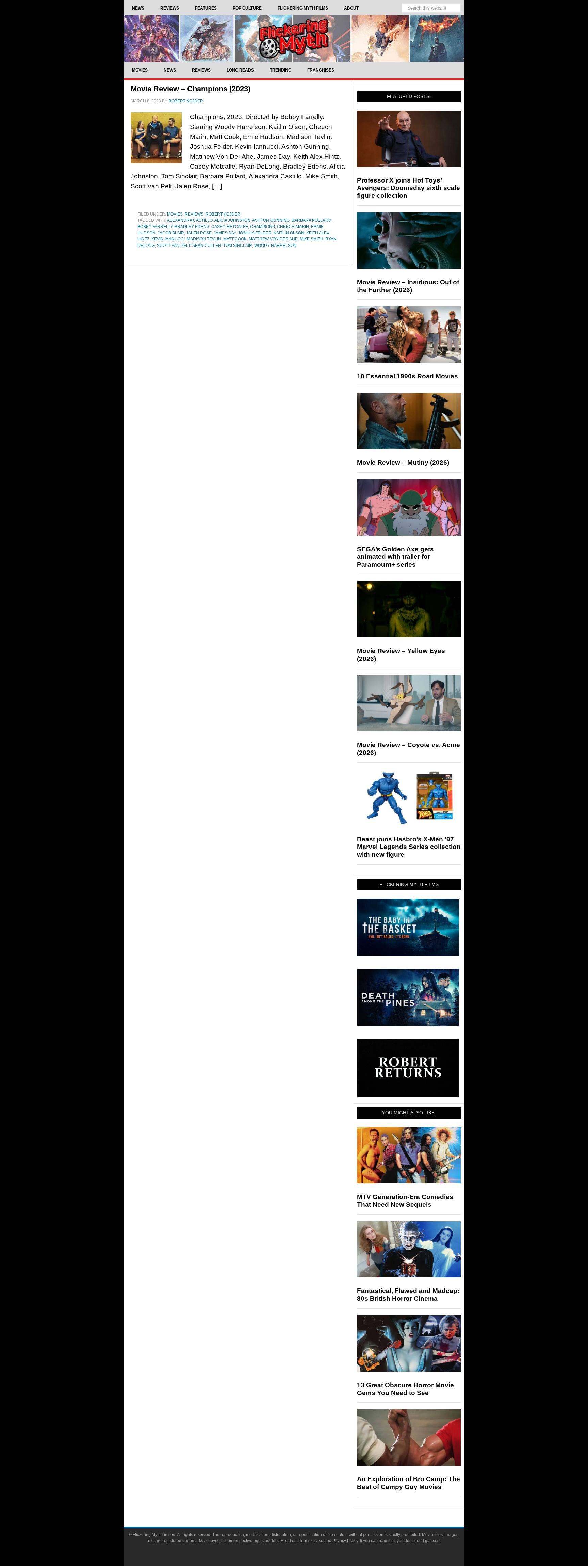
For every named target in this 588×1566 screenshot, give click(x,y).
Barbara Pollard (311, 220)
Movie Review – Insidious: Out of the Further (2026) (408, 286)
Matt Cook (235, 239)
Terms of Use (311, 1540)
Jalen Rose (199, 233)
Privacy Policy (345, 1540)
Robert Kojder (223, 214)
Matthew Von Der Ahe (273, 239)
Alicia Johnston (232, 220)
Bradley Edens (192, 226)
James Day (225, 233)
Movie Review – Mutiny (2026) (403, 462)
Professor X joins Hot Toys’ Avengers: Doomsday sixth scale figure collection (408, 188)
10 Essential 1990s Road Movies (407, 376)
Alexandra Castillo (190, 220)
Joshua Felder (255, 233)
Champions (262, 226)
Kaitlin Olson (289, 233)
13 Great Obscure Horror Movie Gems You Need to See (405, 1388)
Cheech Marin (293, 226)
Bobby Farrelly (155, 226)
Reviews (194, 214)
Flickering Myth (294, 38)
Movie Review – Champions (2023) (190, 88)
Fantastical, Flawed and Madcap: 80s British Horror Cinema (408, 1294)
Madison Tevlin (204, 239)
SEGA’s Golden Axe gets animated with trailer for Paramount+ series (395, 556)
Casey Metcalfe (229, 226)
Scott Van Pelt (173, 245)
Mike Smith (311, 239)
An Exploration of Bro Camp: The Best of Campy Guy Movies (408, 1482)
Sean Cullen (206, 245)
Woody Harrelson (275, 245)
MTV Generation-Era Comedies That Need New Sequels (405, 1200)
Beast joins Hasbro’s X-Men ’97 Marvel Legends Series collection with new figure (409, 847)
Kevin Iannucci (168, 239)
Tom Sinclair (237, 245)
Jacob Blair (171, 233)
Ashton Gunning (271, 220)
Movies (175, 214)
